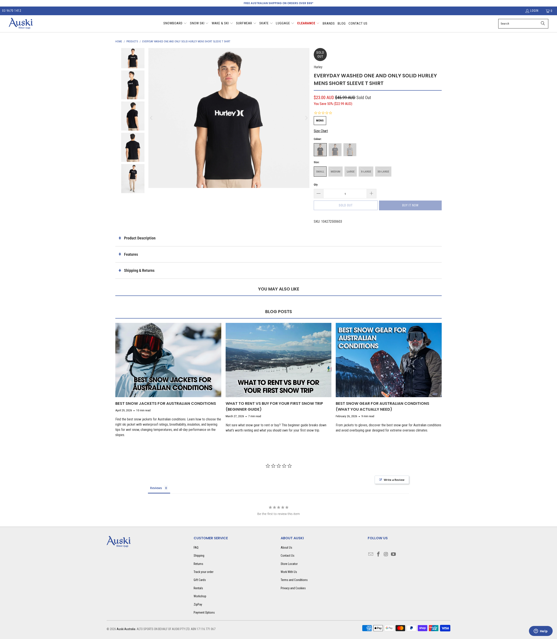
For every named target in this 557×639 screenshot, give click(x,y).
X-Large (366, 171)
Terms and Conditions (294, 580)
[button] (175, 23)
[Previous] (151, 118)
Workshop (200, 596)
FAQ (196, 547)
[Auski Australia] (21, 23)
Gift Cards (200, 580)
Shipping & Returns (139, 270)
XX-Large (383, 171)
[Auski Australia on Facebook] (378, 554)
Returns (198, 564)
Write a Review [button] (394, 480)
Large (350, 171)
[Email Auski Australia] (371, 554)
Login (534, 10)
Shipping (199, 555)
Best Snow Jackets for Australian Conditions (165, 403)
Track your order (203, 572)
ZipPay (198, 604)
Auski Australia (126, 629)
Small (320, 171)
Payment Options (204, 612)
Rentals (198, 588)
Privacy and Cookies (293, 588)
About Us (286, 547)
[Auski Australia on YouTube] (393, 554)
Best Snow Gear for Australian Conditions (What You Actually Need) (382, 406)
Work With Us (289, 572)
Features (131, 254)
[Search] (542, 23)
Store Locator (289, 564)
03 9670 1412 (11, 10)
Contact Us (287, 555)
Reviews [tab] (156, 488)
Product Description (140, 238)
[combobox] (523, 23)
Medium (335, 171)
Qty (316, 184)
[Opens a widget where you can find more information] (541, 631)
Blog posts (278, 312)
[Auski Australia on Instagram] (386, 554)
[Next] (306, 118)
